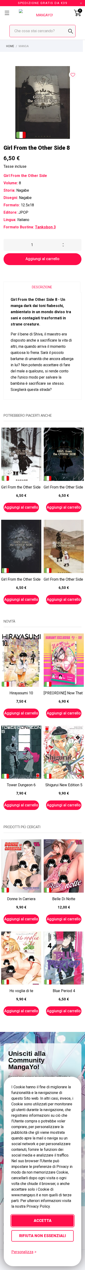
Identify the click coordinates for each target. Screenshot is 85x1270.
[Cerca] (70, 31)
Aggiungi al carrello (43, 259)
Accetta (42, 1220)
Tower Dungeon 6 (21, 785)
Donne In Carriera (21, 899)
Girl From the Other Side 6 (64, 579)
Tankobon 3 (45, 227)
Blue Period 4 (64, 991)
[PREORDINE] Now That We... (64, 693)
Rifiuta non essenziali (42, 1236)
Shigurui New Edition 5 (63, 785)
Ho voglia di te (21, 991)
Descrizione (42, 287)
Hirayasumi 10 (21, 693)
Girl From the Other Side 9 (21, 579)
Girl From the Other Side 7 (21, 487)
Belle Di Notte (63, 899)
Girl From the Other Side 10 (64, 487)
